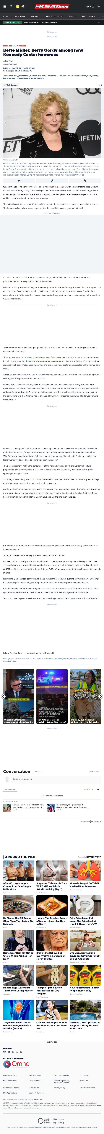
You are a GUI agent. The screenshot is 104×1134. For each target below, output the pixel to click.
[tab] (10, 789)
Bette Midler (35, 76)
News (5, 16)
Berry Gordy (92, 76)
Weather (35, 16)
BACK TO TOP (52, 1042)
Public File (84, 1081)
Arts (44, 76)
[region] (52, 796)
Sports (72, 16)
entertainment (37, 78)
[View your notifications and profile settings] (98, 789)
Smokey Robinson (78, 76)
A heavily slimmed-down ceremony (43, 361)
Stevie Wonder (23, 78)
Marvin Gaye (64, 76)
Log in (91, 771)
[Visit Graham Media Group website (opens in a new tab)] (44, 1121)
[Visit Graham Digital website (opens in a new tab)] (59, 1121)
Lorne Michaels (9, 78)
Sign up (96, 771)
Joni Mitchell (23, 76)
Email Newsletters (10, 1076)
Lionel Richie (52, 76)
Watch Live (20, 16)
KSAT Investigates (54, 16)
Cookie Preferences (36, 1093)
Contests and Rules (61, 1076)
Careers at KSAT (35, 1081)
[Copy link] (52, 180)
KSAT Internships (10, 1081)
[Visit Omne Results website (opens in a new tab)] (52, 1064)
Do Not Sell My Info (87, 1088)
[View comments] (85, 180)
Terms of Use (34, 1088)
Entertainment (15, 45)
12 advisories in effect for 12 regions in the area (40, 22)
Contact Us (84, 1076)
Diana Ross (12, 76)
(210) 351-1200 (37, 1099)
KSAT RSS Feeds (35, 1076)
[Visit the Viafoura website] (95, 821)
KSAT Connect (88, 16)
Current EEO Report (11, 1088)
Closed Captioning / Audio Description (62, 1082)
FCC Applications (10, 1093)
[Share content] (19, 180)
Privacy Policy (59, 1088)
